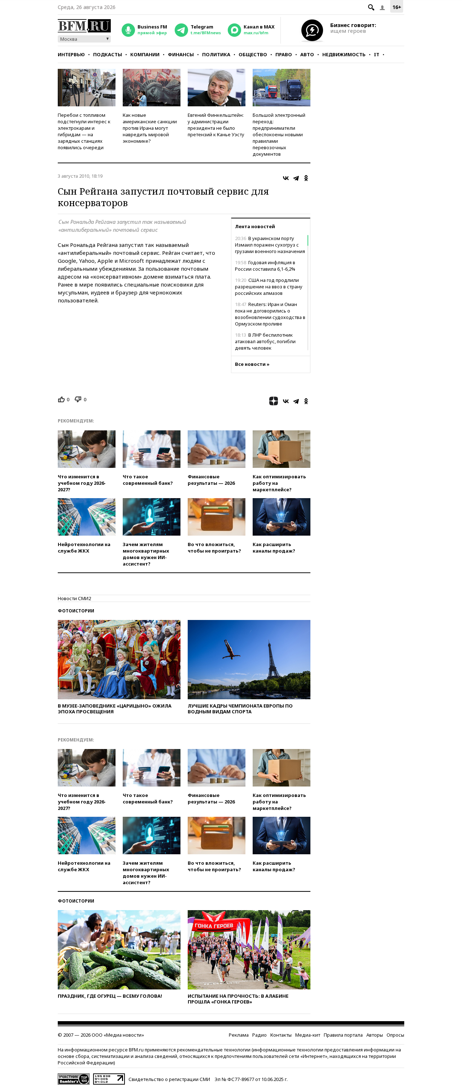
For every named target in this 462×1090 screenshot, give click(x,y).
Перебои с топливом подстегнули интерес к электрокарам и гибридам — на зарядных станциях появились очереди (84, 131)
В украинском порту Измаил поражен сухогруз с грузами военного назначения (270, 244)
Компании (145, 54)
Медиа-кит (307, 1035)
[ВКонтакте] (286, 178)
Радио (259, 1035)
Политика (216, 54)
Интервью (71, 54)
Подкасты (107, 54)
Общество (253, 54)
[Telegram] (296, 178)
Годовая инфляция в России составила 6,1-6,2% (265, 265)
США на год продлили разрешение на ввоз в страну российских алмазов (268, 286)
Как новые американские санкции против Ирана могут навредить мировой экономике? (150, 128)
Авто (307, 54)
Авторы (374, 1035)
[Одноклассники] (306, 178)
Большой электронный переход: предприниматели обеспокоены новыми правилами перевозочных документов (279, 134)
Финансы (181, 54)
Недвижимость (344, 54)
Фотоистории (76, 611)
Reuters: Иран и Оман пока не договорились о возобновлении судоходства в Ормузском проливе (270, 314)
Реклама (239, 1035)
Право (283, 54)
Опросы (395, 1035)
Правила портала (343, 1035)
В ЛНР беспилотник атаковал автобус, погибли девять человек (265, 341)
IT (376, 54)
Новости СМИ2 (74, 598)
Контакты (281, 1035)
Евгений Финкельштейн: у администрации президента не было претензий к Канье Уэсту (216, 125)
